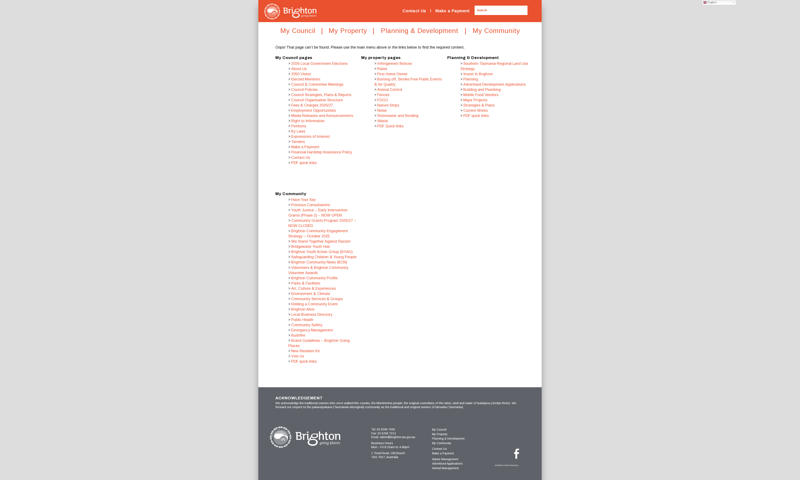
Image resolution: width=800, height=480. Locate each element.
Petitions (298, 126)
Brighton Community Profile (314, 278)
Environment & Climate (310, 294)
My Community (441, 443)
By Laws (298, 131)
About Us (299, 69)
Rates (382, 69)
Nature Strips (388, 105)
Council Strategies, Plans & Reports (321, 95)
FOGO (382, 100)
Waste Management (445, 459)
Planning (470, 79)
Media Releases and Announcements (322, 116)
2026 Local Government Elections (319, 63)
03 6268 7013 (387, 433)
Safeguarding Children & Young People (323, 257)
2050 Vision (301, 74)
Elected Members (305, 79)
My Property (440, 434)
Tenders (298, 142)
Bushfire (298, 335)
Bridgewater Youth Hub (310, 246)
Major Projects (475, 100)
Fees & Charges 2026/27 (312, 105)
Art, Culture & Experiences (313, 288)
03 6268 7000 (386, 429)
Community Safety (306, 325)
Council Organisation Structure (317, 100)
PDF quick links (304, 163)
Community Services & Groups (317, 299)
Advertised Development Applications (494, 84)
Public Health (302, 320)
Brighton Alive (302, 309)
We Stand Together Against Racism (321, 241)
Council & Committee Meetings (317, 84)
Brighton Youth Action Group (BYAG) (322, 252)
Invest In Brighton (478, 74)
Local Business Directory (311, 314)
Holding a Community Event (314, 304)
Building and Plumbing (482, 90)
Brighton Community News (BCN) (319, 262)
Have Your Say (303, 200)
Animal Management (445, 468)
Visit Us (297, 356)
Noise (382, 110)
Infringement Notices (394, 63)
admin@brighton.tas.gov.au (397, 437)
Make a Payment (452, 11)
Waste (382, 121)
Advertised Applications (447, 463)
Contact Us (414, 11)
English (711, 2)
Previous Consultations (310, 205)
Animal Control (389, 90)
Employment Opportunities (313, 110)
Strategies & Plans (479, 105)
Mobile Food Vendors (480, 95)
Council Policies (304, 90)
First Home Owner (392, 74)
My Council (439, 429)
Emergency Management (312, 330)
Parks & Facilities (305, 283)
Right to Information (308, 121)
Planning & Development (448, 438)
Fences (383, 95)
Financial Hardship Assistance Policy (321, 152)
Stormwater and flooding (397, 116)
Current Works (475, 110)
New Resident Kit (305, 351)
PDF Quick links (390, 126)
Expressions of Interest (310, 136)
